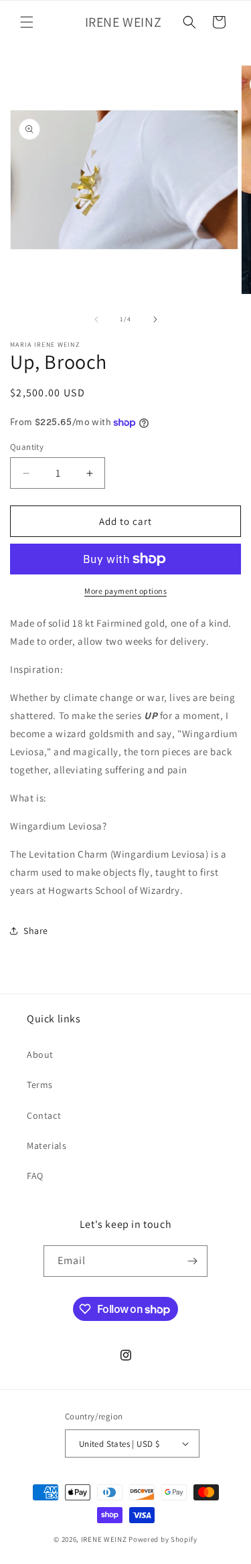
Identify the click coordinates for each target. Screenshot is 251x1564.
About (40, 1054)
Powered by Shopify (163, 1539)
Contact (44, 1115)
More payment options (125, 591)
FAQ (35, 1176)
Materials (46, 1146)
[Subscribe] (192, 1261)
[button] (26, 22)
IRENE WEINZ (104, 1539)
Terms (40, 1085)
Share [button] (35, 931)
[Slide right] (155, 319)
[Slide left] (96, 319)
